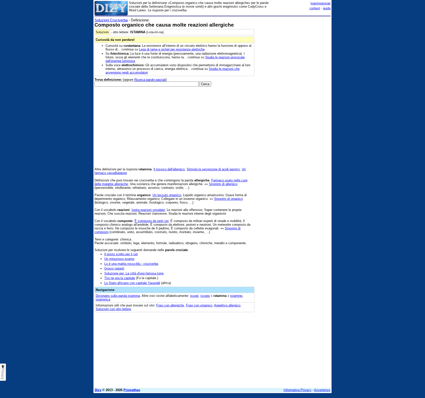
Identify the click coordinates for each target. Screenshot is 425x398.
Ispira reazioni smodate (148, 210)
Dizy (98, 390)
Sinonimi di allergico (223, 184)
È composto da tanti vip (151, 221)
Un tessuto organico (166, 195)
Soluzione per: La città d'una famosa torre (134, 273)
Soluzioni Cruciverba (111, 20)
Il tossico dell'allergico (169, 169)
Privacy (2, 374)
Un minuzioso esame (119, 259)
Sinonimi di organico (228, 199)
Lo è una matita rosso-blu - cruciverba (131, 264)
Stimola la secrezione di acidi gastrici (213, 169)
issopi (194, 296)
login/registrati (321, 3)
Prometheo (131, 390)
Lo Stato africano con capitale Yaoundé (132, 283)
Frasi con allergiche (170, 305)
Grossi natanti (114, 268)
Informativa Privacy (297, 390)
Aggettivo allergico (227, 305)
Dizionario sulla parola (118, 296)
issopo (205, 296)
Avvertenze (322, 390)
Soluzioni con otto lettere (113, 309)
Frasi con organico (199, 305)
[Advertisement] (294, 92)
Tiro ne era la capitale (119, 278)
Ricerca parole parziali (150, 79)
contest (314, 8)
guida (327, 8)
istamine (236, 296)
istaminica (103, 299)
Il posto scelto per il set (121, 254)
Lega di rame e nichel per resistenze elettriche (172, 49)
